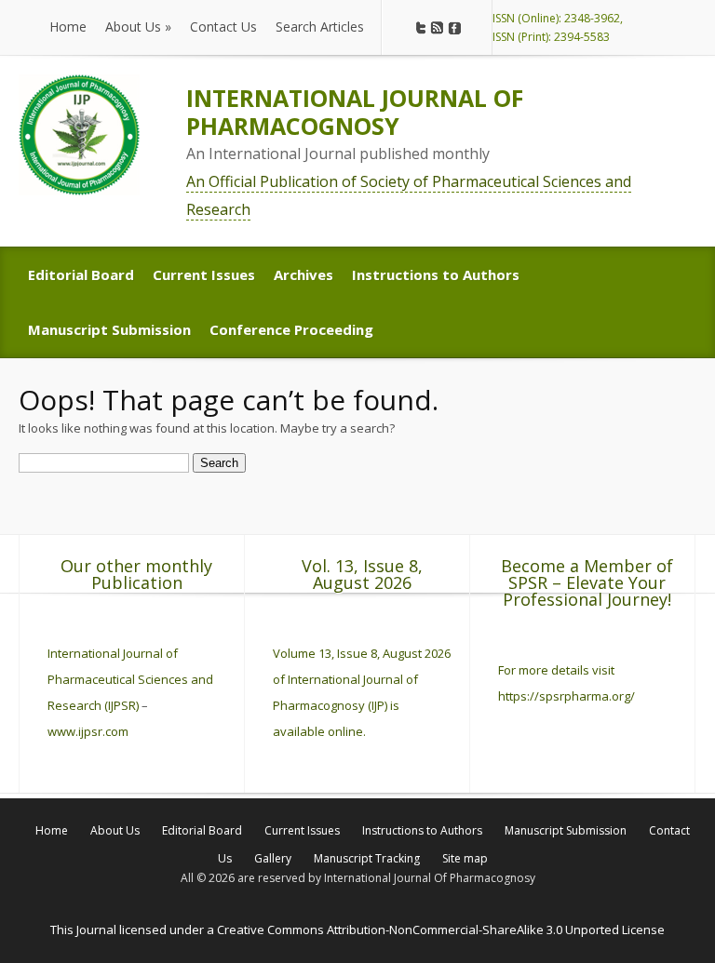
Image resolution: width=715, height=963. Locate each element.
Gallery (272, 858)
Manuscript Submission (566, 830)
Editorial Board (202, 830)
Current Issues (302, 830)
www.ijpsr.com (87, 731)
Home (51, 830)
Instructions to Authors (422, 830)
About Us (115, 830)
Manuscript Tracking (367, 858)
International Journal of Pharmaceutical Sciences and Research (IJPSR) (130, 679)
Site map (465, 858)
